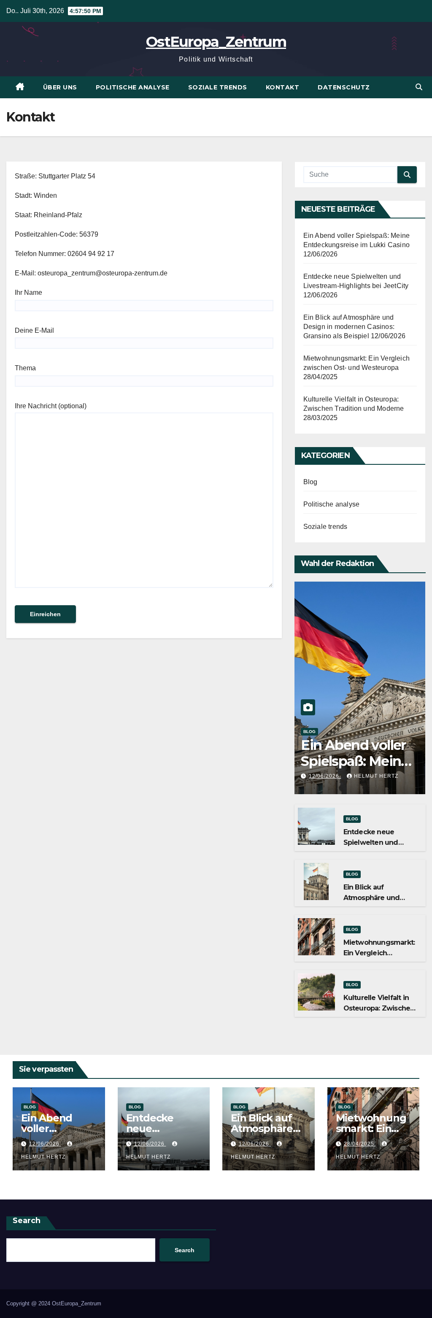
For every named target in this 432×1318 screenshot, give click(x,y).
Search (26, 1220)
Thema (25, 368)
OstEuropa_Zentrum (216, 42)
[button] (419, 87)
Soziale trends (217, 87)
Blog (310, 481)
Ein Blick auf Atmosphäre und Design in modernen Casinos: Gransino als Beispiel (348, 327)
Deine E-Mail (34, 330)
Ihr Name (28, 292)
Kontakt (283, 87)
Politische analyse (133, 87)
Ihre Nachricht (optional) (50, 406)
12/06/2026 (325, 776)
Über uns (60, 87)
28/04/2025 (360, 1144)
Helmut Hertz (376, 776)
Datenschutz (344, 87)
